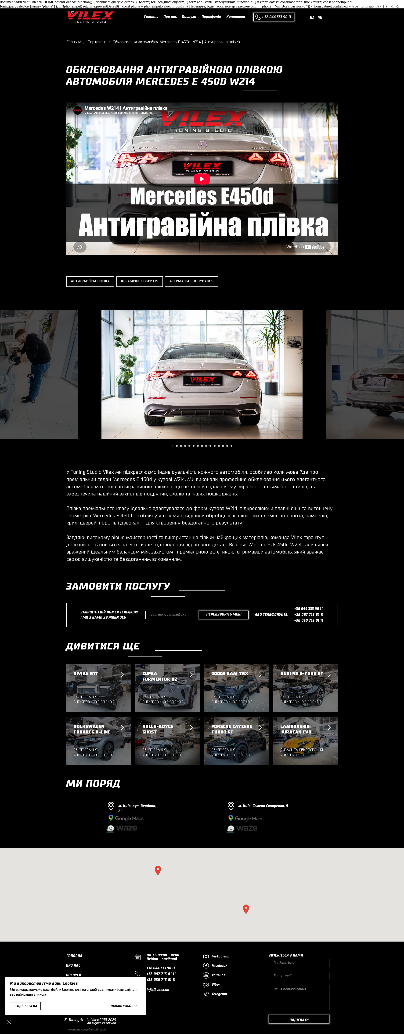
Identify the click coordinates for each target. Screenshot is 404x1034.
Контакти (235, 16)
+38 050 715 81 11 (308, 620)
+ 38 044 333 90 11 (276, 17)
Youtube (218, 975)
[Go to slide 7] (198, 446)
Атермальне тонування (191, 281)
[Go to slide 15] (231, 446)
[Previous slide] (90, 374)
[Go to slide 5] (189, 446)
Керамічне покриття (139, 281)
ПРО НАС (73, 965)
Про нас (170, 16)
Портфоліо (211, 16)
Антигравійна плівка (90, 281)
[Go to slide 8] (202, 446)
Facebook (219, 965)
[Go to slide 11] (215, 446)
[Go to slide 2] (177, 446)
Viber (216, 984)
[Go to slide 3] (181, 446)
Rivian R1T (85, 673)
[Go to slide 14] (227, 446)
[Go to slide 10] (210, 446)
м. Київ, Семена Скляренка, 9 (263, 806)
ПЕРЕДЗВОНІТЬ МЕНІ (224, 614)
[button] (158, 871)
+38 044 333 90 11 (308, 609)
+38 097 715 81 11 (309, 614)
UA (312, 18)
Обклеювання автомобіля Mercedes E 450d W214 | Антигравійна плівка (176, 42)
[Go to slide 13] (223, 446)
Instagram (220, 956)
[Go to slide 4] (185, 446)
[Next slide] (314, 374)
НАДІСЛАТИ (299, 1020)
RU (319, 18)
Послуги (189, 16)
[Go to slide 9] (206, 446)
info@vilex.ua (158, 990)
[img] (91, 17)
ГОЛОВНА (74, 956)
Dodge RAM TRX (229, 673)
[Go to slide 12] (219, 446)
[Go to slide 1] (172, 446)
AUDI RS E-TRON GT (302, 673)
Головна (151, 16)
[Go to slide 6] (194, 446)
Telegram (219, 994)
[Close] (9, 1022)
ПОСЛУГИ (73, 975)
